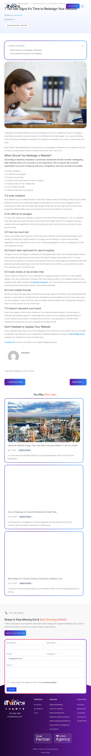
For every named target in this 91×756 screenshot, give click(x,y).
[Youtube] (16, 709)
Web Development (56, 713)
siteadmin (18, 15)
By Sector (38, 705)
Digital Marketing (56, 705)
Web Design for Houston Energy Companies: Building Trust (35, 578)
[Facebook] (6, 709)
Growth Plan (82, 721)
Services (53, 699)
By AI (36, 713)
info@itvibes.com (14, 716)
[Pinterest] (20, 709)
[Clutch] (23, 709)
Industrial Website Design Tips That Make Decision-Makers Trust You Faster (43, 445)
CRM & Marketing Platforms (60, 721)
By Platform (38, 709)
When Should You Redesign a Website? (26, 50)
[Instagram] (10, 709)
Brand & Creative (56, 709)
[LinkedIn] (13, 709)
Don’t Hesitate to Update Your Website (26, 54)
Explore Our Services (15, 633)
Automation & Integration (59, 725)
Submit (12, 689)
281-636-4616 (73, 6)
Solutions (38, 699)
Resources (81, 709)
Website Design (24, 450)
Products (80, 705)
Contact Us (81, 717)
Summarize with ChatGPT (17, 25)
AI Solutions (53, 729)
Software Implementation (59, 717)
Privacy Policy (45, 752)
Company (81, 713)
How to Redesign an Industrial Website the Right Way (32, 512)
